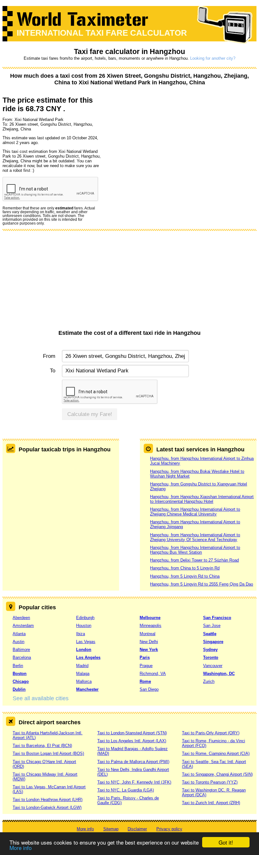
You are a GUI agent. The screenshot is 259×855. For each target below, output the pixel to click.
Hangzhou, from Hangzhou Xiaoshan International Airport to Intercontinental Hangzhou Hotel (202, 499)
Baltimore (21, 649)
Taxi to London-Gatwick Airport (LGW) (47, 807)
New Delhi (149, 641)
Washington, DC (219, 673)
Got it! (226, 842)
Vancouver (212, 665)
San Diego (149, 689)
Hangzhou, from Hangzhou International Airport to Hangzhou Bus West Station (195, 550)
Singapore (213, 641)
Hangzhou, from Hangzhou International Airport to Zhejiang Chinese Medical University (195, 511)
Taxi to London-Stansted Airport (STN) (132, 733)
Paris (145, 657)
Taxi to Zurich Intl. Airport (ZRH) (211, 802)
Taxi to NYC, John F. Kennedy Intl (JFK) (134, 782)
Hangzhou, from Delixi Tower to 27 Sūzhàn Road (194, 560)
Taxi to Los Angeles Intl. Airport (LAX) (131, 740)
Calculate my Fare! (89, 414)
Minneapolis (150, 625)
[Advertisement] (129, 282)
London (83, 649)
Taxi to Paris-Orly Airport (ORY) (210, 733)
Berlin (18, 665)
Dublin (19, 689)
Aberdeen (21, 617)
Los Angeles (88, 657)
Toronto (210, 657)
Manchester (87, 689)
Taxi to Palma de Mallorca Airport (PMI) (133, 761)
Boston (20, 673)
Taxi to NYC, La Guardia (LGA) (125, 790)
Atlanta (19, 633)
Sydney (210, 649)
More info (20, 848)
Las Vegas (85, 641)
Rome (145, 681)
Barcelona (22, 657)
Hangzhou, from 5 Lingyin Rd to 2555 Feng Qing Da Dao (201, 584)
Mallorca (84, 681)
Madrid (82, 665)
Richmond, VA (153, 673)
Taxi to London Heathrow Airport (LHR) (47, 799)
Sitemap (110, 829)
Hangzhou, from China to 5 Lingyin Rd (185, 568)
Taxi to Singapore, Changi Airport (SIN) (217, 774)
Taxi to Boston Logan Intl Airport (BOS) (48, 753)
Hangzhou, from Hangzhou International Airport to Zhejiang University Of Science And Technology (195, 537)
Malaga (82, 673)
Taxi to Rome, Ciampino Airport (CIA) (216, 753)
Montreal (147, 633)
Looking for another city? (212, 58)
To (52, 371)
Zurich (208, 681)
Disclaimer (137, 829)
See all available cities (41, 698)
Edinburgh (85, 617)
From (49, 356)
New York (149, 649)
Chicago (21, 681)
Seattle (209, 633)
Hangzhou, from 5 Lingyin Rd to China (185, 576)
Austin (18, 641)
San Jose (211, 625)
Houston (83, 625)
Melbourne (150, 617)
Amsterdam (23, 625)
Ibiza (80, 633)
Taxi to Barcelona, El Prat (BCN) (42, 745)
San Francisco (217, 617)
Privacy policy (169, 829)
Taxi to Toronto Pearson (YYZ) (210, 782)
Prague (146, 665)
